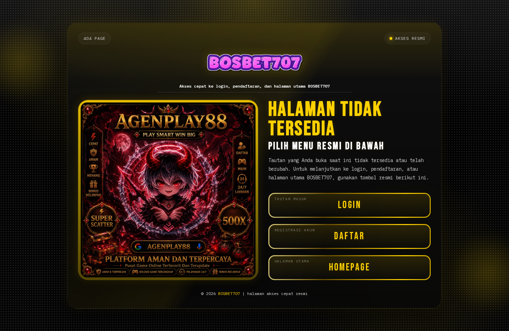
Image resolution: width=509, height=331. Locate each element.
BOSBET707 (229, 293)
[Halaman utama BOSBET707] (254, 64)
